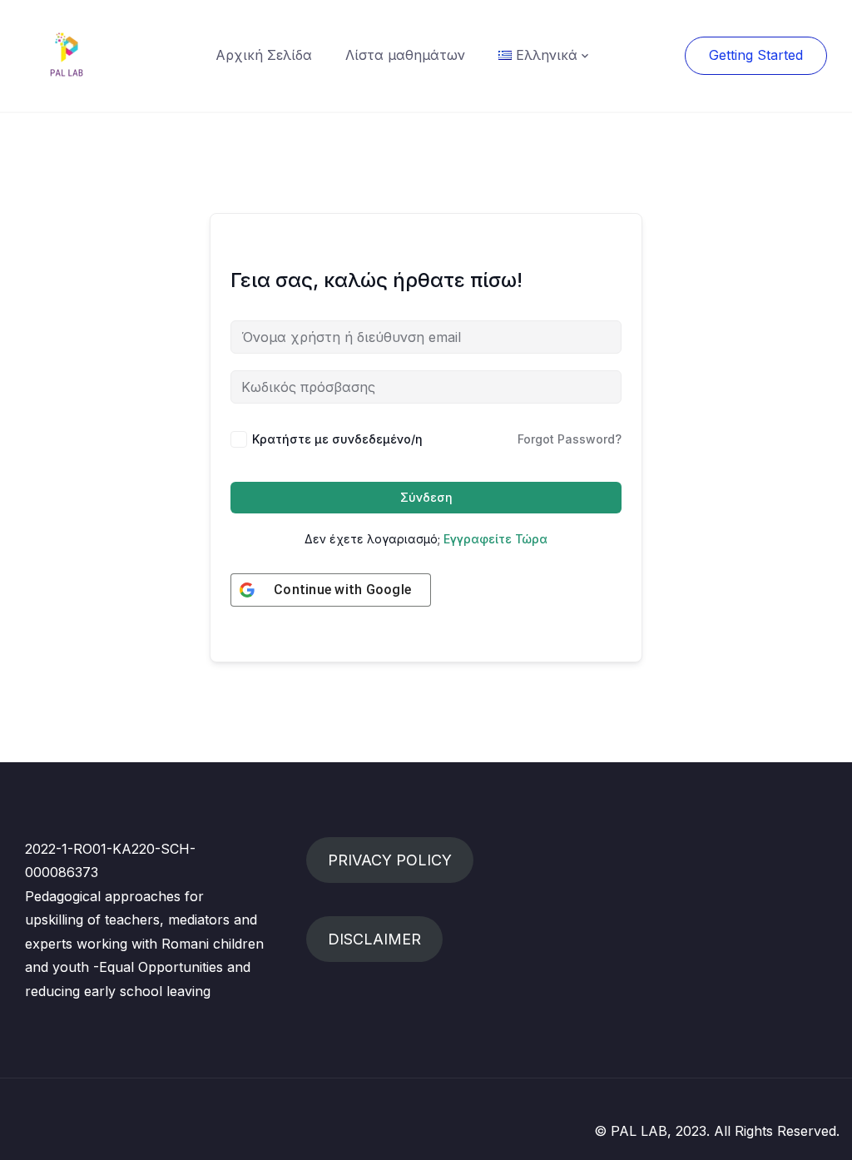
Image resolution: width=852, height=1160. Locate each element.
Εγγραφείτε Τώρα (495, 539)
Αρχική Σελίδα (263, 55)
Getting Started (756, 55)
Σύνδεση (426, 497)
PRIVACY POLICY (390, 860)
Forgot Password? (570, 439)
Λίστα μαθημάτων (405, 55)
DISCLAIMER (374, 939)
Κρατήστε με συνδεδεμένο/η (337, 439)
